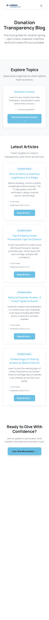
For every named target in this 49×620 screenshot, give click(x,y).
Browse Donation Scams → (24, 119)
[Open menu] (41, 5)
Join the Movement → (24, 451)
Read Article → (24, 212)
